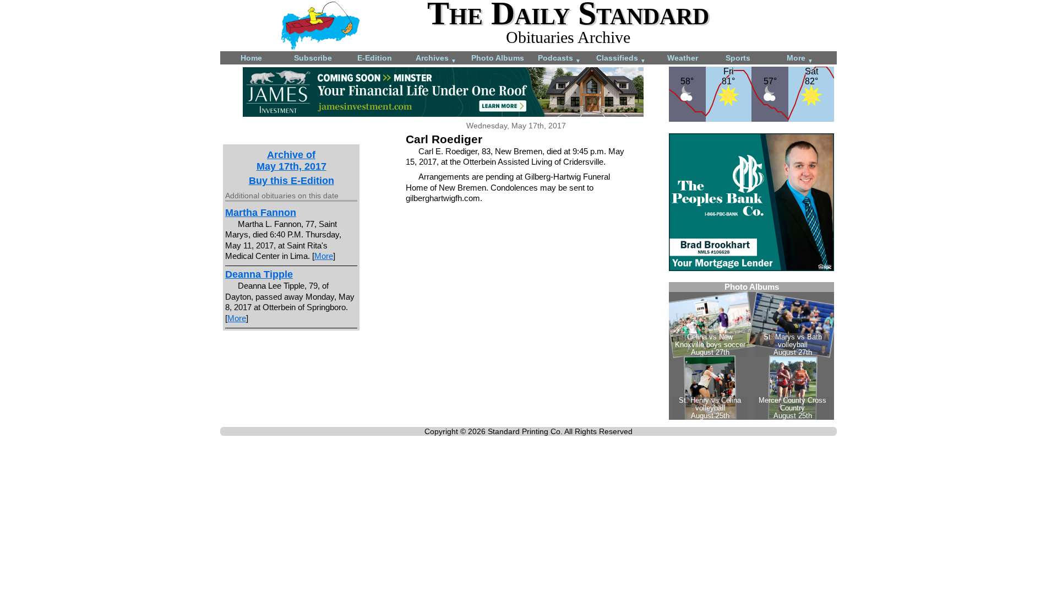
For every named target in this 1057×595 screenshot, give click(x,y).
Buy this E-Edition (291, 180)
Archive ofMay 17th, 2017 (291, 160)
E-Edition (374, 57)
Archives (436, 58)
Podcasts (559, 58)
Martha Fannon (260, 212)
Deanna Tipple (259, 274)
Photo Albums (497, 57)
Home (251, 57)
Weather (682, 57)
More (800, 58)
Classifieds (621, 58)
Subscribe (313, 57)
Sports (738, 57)
